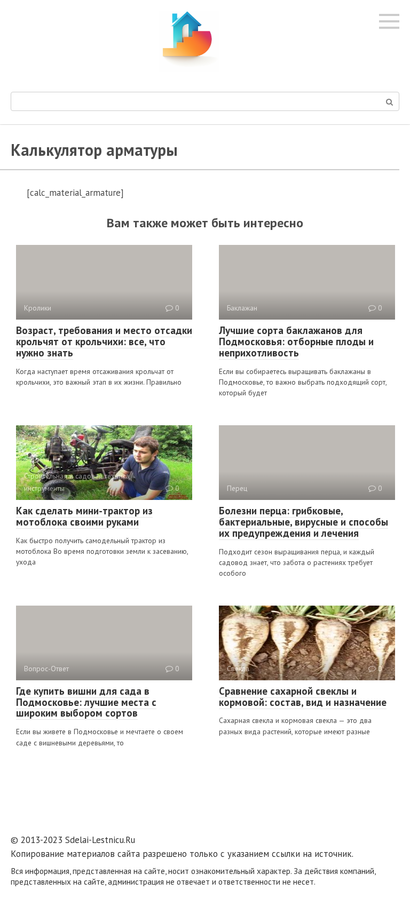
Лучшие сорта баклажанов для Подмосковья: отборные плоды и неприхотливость (296, 341)
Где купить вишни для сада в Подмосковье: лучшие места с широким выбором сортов (86, 702)
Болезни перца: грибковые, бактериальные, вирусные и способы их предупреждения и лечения (303, 521)
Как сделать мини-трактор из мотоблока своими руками (84, 516)
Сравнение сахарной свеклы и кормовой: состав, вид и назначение (303, 697)
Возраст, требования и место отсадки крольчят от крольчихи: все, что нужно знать (104, 341)
